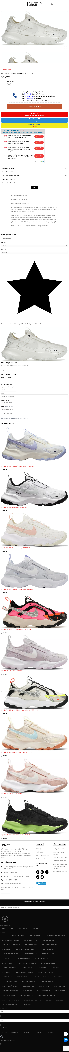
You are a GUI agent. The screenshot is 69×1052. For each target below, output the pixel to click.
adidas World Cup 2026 (11, 944)
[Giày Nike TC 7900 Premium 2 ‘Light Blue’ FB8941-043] (34, 571)
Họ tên (3, 393)
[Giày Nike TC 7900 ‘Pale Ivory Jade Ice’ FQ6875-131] (34, 733)
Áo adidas (6, 949)
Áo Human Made (48, 963)
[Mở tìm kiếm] (46, 4)
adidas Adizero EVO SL (56, 935)
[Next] (7, 47)
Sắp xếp (3, 249)
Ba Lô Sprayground (9, 981)
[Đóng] (5, 919)
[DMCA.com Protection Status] (5, 893)
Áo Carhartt (7, 958)
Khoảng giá (3, 1008)
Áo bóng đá (23, 928)
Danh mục (3, 932)
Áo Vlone (58, 977)
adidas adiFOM (17, 935)
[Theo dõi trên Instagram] (42, 872)
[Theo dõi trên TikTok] (47, 872)
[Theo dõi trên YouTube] (42, 877)
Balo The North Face (10, 1000)
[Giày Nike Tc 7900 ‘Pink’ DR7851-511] (34, 652)
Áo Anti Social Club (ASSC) (27, 949)
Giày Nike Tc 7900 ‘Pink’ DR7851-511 (12, 670)
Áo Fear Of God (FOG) (28, 963)
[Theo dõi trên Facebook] (37, 872)
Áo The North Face (40, 977)
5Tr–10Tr (37, 1032)
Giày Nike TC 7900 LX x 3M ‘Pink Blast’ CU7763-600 (16, 629)
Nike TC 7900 (7, 69)
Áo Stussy (7, 977)
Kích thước (10, 81)
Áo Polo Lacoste (45, 972)
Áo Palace (6, 972)
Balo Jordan (59, 986)
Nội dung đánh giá (7, 384)
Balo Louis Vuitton (10, 991)
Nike (3, 928)
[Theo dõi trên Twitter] (37, 877)
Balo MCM (27, 991)
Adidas (12, 928)
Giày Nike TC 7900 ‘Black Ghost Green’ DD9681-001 (16, 835)
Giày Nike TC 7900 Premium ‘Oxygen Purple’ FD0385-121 (17, 466)
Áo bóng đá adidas (10, 954)
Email (7, 406)
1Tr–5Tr (26, 1032)
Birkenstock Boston (10, 1004)
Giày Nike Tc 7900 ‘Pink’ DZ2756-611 (12, 793)
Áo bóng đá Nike (30, 954)
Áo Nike (55, 968)
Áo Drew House (8, 963)
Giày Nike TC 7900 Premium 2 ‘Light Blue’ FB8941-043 (17, 589)
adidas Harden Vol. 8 (10, 940)
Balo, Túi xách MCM (32, 1000)
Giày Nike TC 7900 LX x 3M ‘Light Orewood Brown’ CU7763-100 (19, 710)
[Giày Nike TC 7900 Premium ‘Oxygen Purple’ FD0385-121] (34, 445)
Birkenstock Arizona (55, 1000)
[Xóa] (2, 912)
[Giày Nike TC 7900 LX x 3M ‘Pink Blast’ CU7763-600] (34, 611)
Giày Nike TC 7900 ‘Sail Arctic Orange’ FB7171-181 (16, 548)
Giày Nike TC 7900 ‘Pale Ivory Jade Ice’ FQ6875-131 (16, 752)
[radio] (9, 84)
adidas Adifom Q (35, 935)
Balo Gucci (44, 986)
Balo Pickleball (26, 995)
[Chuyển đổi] (65, 168)
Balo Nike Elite (8, 995)
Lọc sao (3, 242)
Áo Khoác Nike (27, 968)
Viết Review (7, 238)
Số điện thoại (5, 400)
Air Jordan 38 (31, 944)
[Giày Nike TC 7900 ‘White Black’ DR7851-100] (34, 489)
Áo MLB (42, 968)
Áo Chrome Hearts (41, 958)
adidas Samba (48, 940)
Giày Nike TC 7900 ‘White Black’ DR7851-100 (14, 507)
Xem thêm (27, 1004)
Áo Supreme (22, 977)
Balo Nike (35, 928)
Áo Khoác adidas (9, 968)
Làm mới (4, 1027)
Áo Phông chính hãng (24, 972)
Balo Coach (28, 986)
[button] (2, 4)
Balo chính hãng (10, 986)
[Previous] (3, 47)
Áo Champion (24, 958)
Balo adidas (47, 981)
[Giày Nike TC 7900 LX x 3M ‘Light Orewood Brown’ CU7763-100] (34, 692)
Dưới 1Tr (14, 1032)
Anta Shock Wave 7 (49, 944)
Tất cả (4, 935)
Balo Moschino (43, 991)
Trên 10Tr (49, 1032)
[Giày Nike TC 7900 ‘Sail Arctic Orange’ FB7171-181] (34, 530)
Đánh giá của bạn (6, 377)
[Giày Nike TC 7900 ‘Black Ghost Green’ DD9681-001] (34, 816)
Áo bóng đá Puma (49, 954)
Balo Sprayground (46, 995)
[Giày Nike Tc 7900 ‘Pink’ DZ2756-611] (34, 775)
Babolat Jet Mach (29, 981)
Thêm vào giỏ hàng (34, 106)
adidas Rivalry (30, 940)
